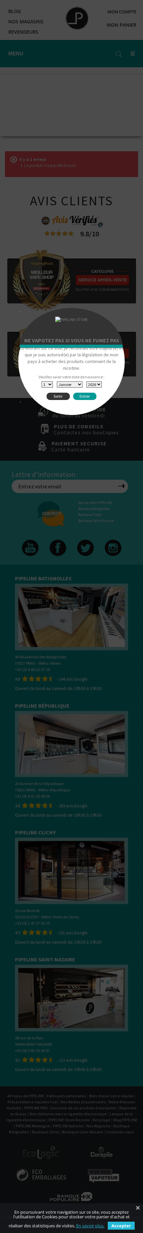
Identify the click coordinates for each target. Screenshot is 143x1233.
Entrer (84, 396)
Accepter (121, 1226)
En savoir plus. (90, 1226)
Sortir (58, 396)
